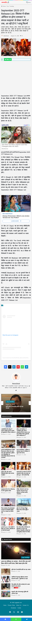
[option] (16, 403)
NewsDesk (6, 36)
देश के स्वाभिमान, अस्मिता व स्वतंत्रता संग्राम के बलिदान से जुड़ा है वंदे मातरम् (23, 451)
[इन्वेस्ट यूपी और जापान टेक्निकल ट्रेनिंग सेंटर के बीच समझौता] (8, 466)
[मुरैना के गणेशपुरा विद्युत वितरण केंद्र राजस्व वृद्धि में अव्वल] (24, 502)
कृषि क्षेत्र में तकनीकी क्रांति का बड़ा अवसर (21, 569)
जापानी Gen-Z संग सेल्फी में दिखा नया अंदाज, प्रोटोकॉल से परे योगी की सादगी (8, 528)
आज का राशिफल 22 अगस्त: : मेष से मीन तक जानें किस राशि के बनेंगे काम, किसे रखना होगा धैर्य (16, 562)
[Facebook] (5, 367)
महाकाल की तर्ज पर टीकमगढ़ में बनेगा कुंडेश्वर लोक (8, 489)
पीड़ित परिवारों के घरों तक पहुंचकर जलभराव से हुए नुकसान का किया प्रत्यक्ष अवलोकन (22, 491)
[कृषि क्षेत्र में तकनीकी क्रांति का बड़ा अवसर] (5, 572)
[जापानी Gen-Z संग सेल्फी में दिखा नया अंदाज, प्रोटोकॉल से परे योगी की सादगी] (8, 521)
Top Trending (10, 6)
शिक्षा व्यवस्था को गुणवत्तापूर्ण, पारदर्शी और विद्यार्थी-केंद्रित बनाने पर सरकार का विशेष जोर (8, 510)
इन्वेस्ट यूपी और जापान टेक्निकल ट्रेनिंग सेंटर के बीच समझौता (7, 473)
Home (4, 6)
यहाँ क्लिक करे (8, 59)
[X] (9, 367)
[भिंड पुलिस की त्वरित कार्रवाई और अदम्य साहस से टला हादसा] (5, 586)
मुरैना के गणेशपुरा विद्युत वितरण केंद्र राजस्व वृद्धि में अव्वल (22, 509)
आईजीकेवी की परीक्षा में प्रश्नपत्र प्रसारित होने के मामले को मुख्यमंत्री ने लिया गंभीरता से (8, 430)
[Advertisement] (16, 77)
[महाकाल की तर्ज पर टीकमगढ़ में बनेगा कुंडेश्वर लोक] (8, 483)
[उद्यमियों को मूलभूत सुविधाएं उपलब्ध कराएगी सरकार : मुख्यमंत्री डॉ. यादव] (5, 579)
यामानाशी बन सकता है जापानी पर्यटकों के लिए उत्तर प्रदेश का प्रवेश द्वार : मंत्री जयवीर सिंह (24, 473)
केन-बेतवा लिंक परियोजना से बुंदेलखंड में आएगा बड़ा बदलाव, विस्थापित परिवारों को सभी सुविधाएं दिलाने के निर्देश (23, 529)
